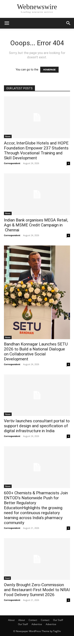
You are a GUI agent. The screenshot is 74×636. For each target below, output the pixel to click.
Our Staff (58, 620)
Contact (33, 620)
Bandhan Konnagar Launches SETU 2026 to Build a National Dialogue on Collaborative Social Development (36, 351)
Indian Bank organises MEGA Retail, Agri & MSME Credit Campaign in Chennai (36, 225)
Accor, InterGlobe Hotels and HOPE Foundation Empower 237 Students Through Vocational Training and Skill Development (36, 150)
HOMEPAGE (49, 69)
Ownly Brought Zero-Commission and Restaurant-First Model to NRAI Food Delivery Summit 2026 (37, 589)
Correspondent (12, 163)
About (11, 620)
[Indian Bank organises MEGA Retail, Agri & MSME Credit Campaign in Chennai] (37, 194)
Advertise (37, 624)
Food (7, 578)
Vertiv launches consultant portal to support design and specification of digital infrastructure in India (37, 426)
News (7, 136)
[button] (6, 23)
